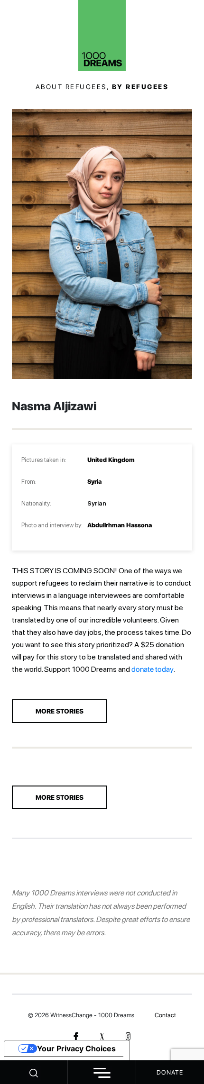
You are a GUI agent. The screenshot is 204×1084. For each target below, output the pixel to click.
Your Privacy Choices (76, 1048)
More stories (59, 797)
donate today (152, 669)
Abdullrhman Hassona (119, 525)
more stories (59, 711)
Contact (165, 1015)
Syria (94, 481)
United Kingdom (111, 459)
